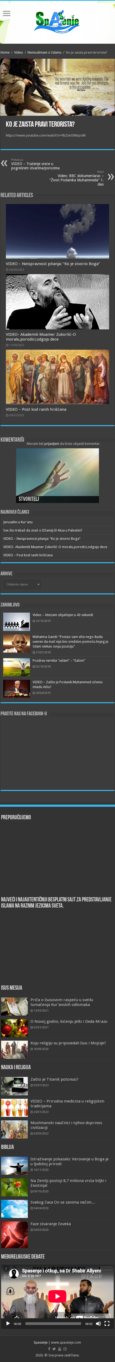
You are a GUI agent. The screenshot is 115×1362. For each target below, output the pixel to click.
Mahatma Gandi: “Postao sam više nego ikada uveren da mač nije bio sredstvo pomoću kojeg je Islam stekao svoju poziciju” (70, 641)
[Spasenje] (57, 21)
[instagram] (65, 1349)
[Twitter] (54, 1349)
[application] (57, 1297)
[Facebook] (49, 1349)
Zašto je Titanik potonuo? (54, 1079)
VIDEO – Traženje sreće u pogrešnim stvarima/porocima (35, 164)
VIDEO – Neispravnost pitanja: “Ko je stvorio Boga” (53, 263)
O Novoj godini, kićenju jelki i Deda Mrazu (68, 1021)
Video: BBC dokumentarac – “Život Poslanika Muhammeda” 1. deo (76, 178)
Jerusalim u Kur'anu (18, 522)
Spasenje (41, 1342)
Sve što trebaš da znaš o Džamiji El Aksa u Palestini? (42, 530)
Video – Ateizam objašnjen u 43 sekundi (63, 615)
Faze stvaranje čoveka (50, 1223)
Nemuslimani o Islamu (45, 52)
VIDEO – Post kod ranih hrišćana (36, 409)
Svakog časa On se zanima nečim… (62, 1202)
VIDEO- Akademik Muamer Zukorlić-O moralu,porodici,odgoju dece (41, 337)
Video (18, 52)
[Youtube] (59, 1349)
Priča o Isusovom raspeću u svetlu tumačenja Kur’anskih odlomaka (61, 1002)
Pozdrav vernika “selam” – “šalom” (59, 660)
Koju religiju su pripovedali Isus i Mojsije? (68, 1043)
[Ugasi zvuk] (98, 1323)
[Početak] (8, 1323)
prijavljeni (51, 444)
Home (5, 52)
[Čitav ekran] (107, 1323)
